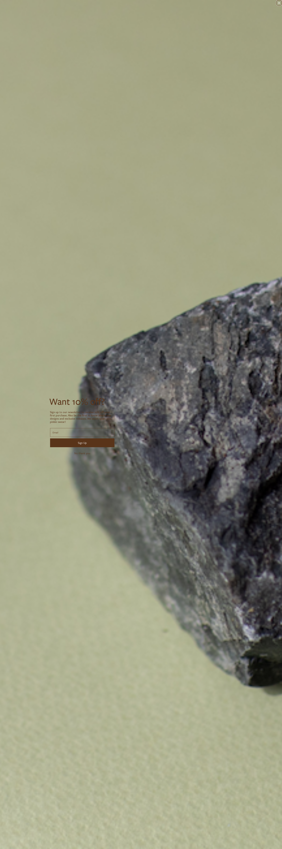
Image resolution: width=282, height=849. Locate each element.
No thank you (82, 453)
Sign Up (82, 443)
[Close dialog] (279, 3)
